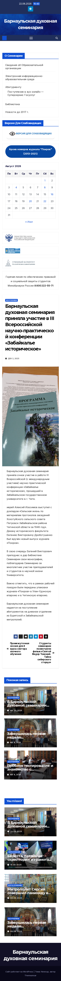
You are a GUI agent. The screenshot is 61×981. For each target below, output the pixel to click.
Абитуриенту (13, 87)
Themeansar (30, 975)
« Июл (29, 221)
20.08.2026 (16, 831)
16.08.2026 (16, 865)
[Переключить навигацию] (31, 38)
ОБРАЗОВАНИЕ (14, 852)
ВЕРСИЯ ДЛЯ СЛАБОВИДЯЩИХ (33, 133)
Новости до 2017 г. (17, 112)
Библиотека (12, 104)
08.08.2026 (16, 898)
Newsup (45, 971)
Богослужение (15, 885)
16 (52, 194)
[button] (57, 38)
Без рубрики (11, 300)
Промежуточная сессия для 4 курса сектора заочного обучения (19, 649)
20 (30, 201)
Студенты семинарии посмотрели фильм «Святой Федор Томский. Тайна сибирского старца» (41, 653)
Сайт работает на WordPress (19, 971)
